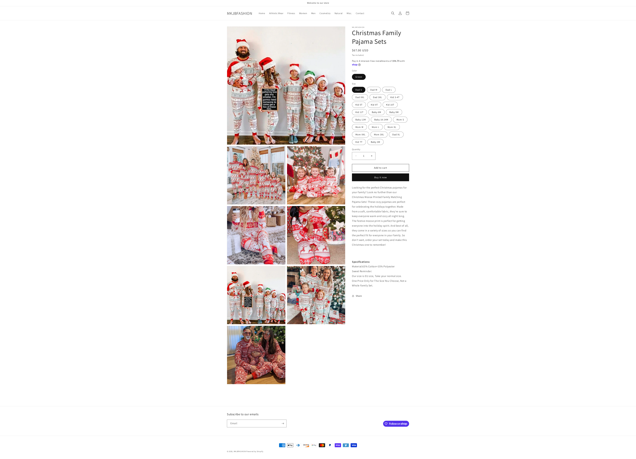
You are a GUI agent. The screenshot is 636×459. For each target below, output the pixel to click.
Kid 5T (358, 104)
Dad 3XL (377, 97)
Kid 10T (390, 104)
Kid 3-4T (394, 97)
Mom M (359, 127)
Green (358, 76)
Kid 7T (358, 141)
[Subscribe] (282, 423)
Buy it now (380, 177)
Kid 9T (374, 104)
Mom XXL (360, 134)
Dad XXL (360, 97)
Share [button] (359, 295)
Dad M (373, 89)
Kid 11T (359, 112)
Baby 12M (360, 119)
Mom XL (392, 127)
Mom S (400, 119)
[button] (393, 13)
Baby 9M (394, 112)
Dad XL (396, 134)
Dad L (389, 89)
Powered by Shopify (254, 451)
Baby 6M (376, 112)
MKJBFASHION (240, 451)
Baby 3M (375, 141)
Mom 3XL (379, 134)
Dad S (358, 89)
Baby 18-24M (381, 119)
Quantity (356, 149)
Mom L (375, 127)
